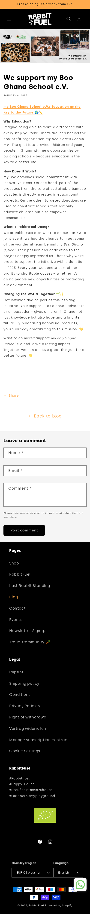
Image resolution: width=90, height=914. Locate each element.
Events (15, 619)
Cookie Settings (24, 751)
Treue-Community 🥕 (29, 642)
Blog (13, 597)
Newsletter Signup (27, 631)
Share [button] (14, 396)
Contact (17, 608)
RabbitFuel (20, 574)
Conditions (19, 694)
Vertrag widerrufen (27, 728)
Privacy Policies (24, 706)
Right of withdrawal (28, 717)
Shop (14, 563)
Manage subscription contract (39, 740)
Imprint (16, 672)
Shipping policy (24, 683)
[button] (9, 19)
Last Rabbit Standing (29, 585)
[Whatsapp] (80, 884)
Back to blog (48, 416)
